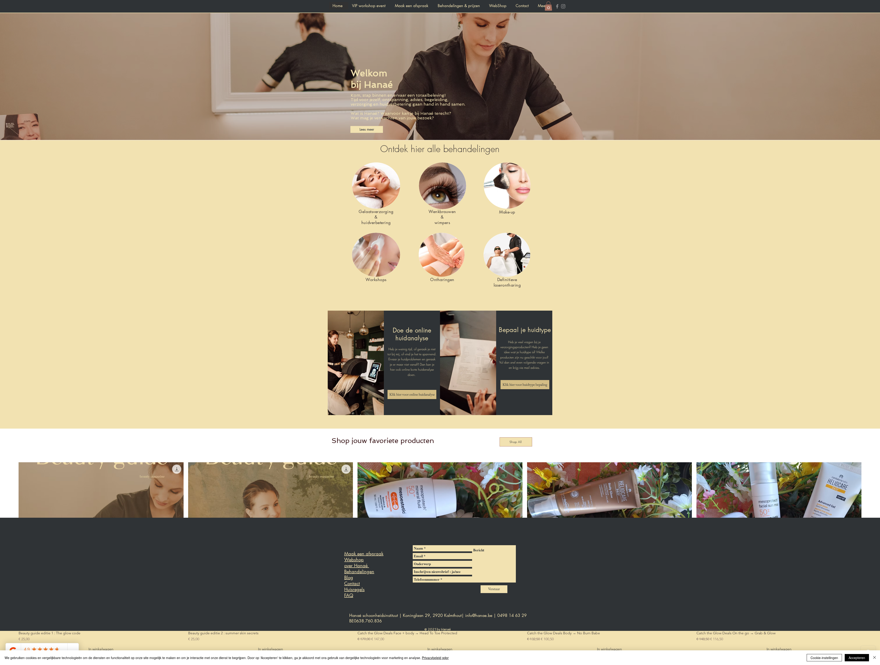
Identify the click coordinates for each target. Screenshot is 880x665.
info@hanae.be (478, 615)
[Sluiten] (874, 657)
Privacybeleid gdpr (435, 657)
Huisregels (354, 589)
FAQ (348, 595)
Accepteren (857, 657)
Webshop (354, 560)
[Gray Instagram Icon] (563, 6)
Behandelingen (359, 572)
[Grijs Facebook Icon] (557, 6)
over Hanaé (356, 566)
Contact (352, 583)
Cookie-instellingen (824, 657)
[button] (548, 6)
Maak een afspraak (363, 554)
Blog (348, 577)
